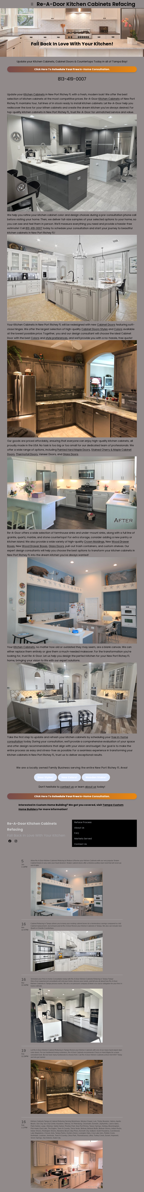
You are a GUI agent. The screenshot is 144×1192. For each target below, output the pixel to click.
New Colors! (69, 777)
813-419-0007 (72, 79)
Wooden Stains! (95, 777)
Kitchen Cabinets (34, 94)
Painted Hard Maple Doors (73, 449)
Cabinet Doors (106, 324)
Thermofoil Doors (27, 454)
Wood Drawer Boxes (34, 546)
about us (90, 786)
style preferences (57, 338)
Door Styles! (45, 777)
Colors (118, 329)
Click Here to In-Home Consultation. (72, 69)
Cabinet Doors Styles (94, 329)
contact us (67, 786)
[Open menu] (32, 4)
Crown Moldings (94, 541)
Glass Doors (70, 454)
